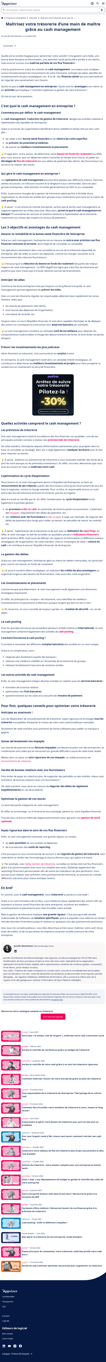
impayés (14, 512)
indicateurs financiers (86, 534)
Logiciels (5, 1321)
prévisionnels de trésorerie (63, 439)
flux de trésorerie (27, 161)
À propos (6, 1316)
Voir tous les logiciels (53, 1016)
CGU (4, 1306)
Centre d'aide (7, 1338)
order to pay (53, 516)
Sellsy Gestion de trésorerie (40, 863)
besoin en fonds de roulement (74, 153)
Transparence (7, 1301)
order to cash (29, 509)
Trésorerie (33, 18)
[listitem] (53, 969)
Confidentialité (8, 1296)
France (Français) (20, 1353)
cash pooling (66, 631)
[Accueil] (2, 18)
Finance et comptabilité (16, 18)
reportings (89, 530)
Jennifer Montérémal (13, 36)
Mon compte (7, 1333)
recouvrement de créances (16, 761)
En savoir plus (57, 999)
